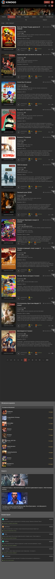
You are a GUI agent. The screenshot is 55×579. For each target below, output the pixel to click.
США (22, 33)
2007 (25, 140)
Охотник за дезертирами (10, 538)
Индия (30, 226)
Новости (45, 19)
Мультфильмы (49, 16)
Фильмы (19, 16)
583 (47, 360)
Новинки (11, 16)
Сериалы (26, 16)
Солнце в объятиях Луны (10, 530)
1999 (25, 112)
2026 (29, 192)
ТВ (8, 19)
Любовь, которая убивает (10, 545)
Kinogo (2, 23)
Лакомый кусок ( (22, 192)
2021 (25, 308)
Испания (23, 335)
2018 (25, 224)
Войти (47, 2)
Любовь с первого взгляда (10, 523)
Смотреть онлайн (8, 49)
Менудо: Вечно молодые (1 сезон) (28, 276)
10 (39, 360)
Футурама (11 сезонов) (24, 109)
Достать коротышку (9, 560)
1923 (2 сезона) (22, 165)
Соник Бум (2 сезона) (24, 82)
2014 (25, 85)
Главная (4, 16)
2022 (25, 31)
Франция (26, 86)
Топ (26, 19)
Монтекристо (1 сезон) (24, 331)
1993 (25, 57)
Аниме (41, 16)
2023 (25, 333)
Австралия (26, 226)
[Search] (45, 5)
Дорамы (34, 16)
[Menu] (52, 2)
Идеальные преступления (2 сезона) (29, 54)
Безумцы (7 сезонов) (24, 137)
